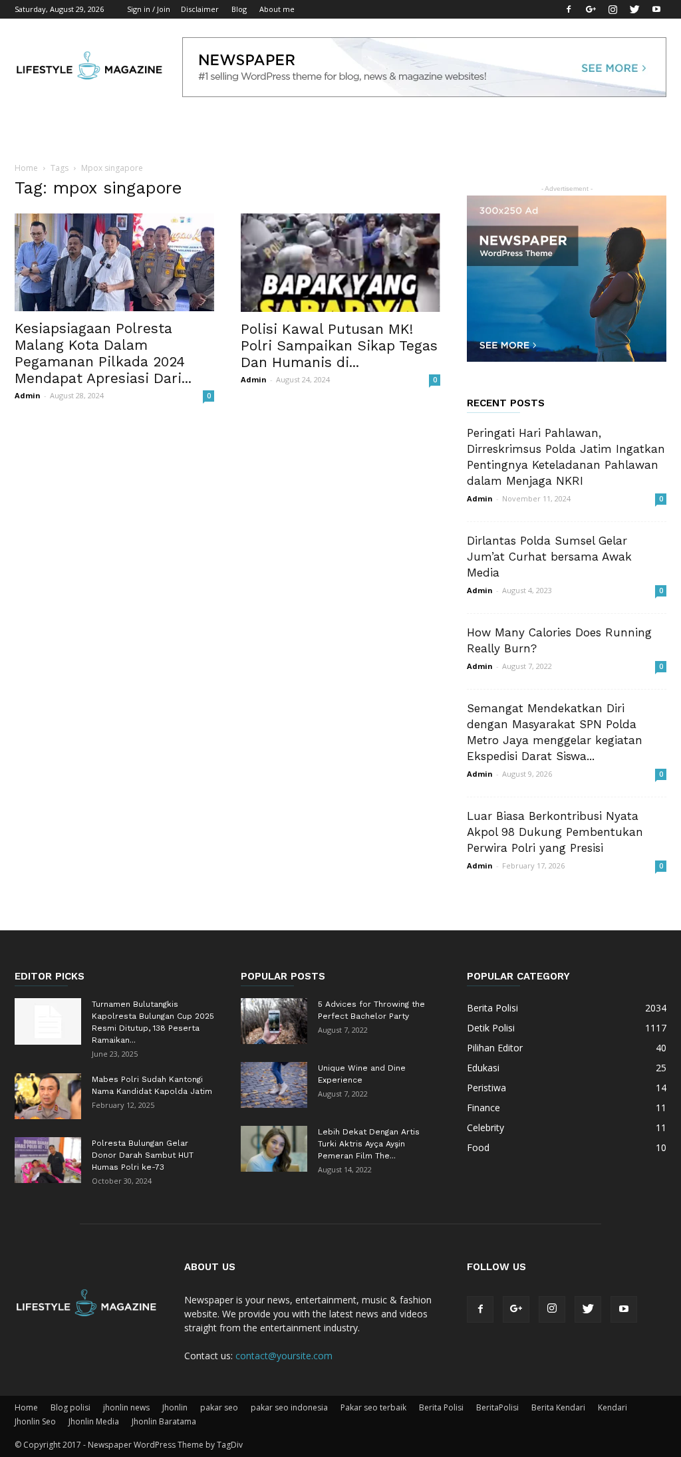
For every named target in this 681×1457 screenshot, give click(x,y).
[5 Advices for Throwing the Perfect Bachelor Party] (274, 1021)
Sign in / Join (148, 9)
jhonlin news (126, 1407)
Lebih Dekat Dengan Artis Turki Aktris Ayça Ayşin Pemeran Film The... (369, 1143)
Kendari (612, 1407)
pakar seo (219, 1407)
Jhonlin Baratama (164, 1421)
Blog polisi (70, 1407)
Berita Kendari (558, 1407)
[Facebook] (569, 9)
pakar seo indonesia (289, 1407)
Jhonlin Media (93, 1421)
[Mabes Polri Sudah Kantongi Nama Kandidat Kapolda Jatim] (48, 1096)
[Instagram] (612, 9)
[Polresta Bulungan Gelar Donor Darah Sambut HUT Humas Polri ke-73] (48, 1160)
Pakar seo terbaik (373, 1407)
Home (26, 168)
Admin (28, 395)
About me (277, 9)
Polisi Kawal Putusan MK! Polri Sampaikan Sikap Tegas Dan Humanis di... (339, 345)
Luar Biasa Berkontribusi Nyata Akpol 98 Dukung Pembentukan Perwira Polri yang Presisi (555, 832)
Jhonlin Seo (35, 1421)
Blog (239, 9)
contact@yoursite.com (284, 1355)
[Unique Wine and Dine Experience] (274, 1085)
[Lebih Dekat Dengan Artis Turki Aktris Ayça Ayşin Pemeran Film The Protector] (274, 1149)
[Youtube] (656, 9)
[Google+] (591, 9)
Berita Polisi (441, 1407)
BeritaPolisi (497, 1407)
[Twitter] (634, 9)
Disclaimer (200, 9)
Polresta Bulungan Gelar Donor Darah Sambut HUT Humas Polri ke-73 (143, 1155)
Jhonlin (175, 1407)
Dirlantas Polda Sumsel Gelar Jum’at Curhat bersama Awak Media (549, 556)
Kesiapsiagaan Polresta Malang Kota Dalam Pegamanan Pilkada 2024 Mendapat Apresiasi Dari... (103, 353)
